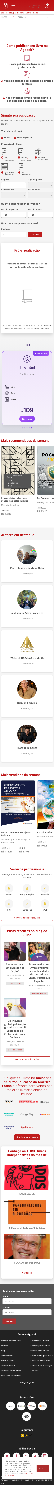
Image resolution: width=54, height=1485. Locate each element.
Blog (3, 1350)
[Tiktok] (35, 1456)
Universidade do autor (40, 1350)
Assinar (9, 1321)
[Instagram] (26, 1456)
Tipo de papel (35, 179)
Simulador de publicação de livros (41, 1368)
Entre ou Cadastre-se (38, 6)
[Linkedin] (44, 1456)
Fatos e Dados (7, 1360)
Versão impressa (9, 209)
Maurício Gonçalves (10, 505)
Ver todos (27, 1272)
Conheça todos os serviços (27, 917)
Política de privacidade (11, 1375)
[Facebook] (16, 1456)
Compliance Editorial (39, 1340)
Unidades (5, 229)
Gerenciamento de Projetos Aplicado (16, 834)
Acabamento (7, 189)
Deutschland (32, 12)
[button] (22, 427)
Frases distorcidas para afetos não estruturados (14, 499)
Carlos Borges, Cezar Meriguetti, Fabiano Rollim (15, 841)
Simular (35, 234)
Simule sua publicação (27, 1137)
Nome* (6, 1296)
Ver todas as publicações (27, 1059)
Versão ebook (35, 209)
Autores (4, 1345)
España (21, 12)
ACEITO (42, 1468)
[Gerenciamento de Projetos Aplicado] (18, 804)
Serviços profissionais (40, 1345)
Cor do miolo (34, 189)
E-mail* (6, 1307)
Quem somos (7, 1355)
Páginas (5, 179)
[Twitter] (7, 1456)
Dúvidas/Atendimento (11, 1340)
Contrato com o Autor (11, 1370)
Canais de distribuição (40, 1360)
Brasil (4, 12)
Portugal (12, 12)
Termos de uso (8, 1365)
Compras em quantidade (41, 1355)
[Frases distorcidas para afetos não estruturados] (18, 470)
